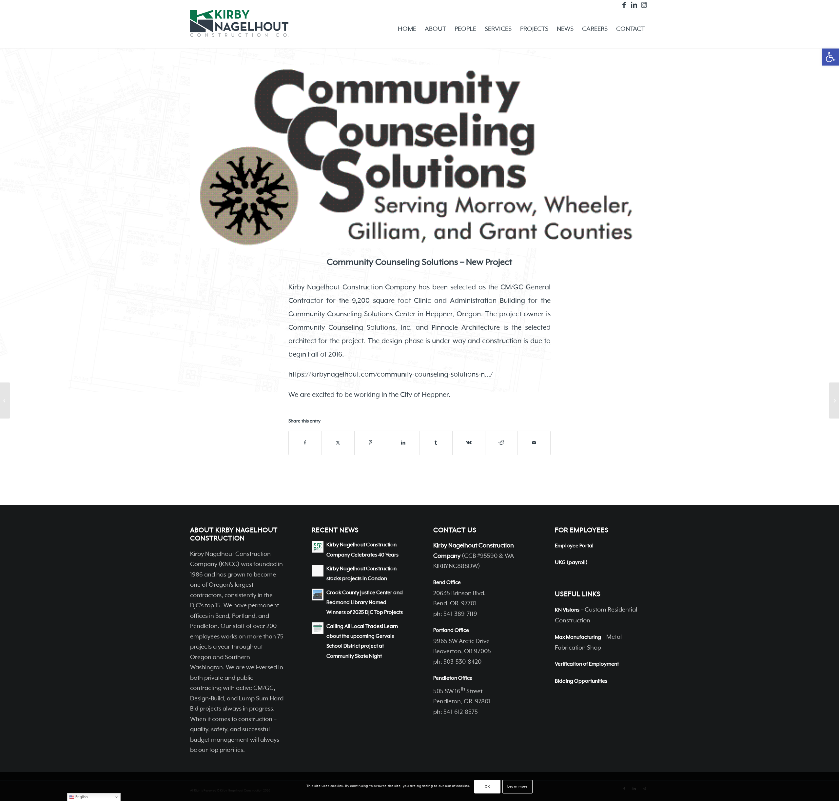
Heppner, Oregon (453, 314)
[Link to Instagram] (644, 5)
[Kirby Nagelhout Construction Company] (239, 29)
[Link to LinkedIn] (634, 5)
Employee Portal (574, 546)
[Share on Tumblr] (436, 443)
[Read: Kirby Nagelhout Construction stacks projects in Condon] (317, 570)
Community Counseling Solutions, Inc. (350, 328)
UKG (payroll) (571, 563)
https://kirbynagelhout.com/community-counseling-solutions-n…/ (390, 375)
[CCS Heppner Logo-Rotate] (419, 156)
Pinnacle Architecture (466, 328)
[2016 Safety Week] (5, 400)
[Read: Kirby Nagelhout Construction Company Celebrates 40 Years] (317, 547)
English (81, 797)
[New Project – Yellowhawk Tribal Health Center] (834, 400)
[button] (830, 57)
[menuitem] (407, 29)
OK (487, 787)
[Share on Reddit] (501, 443)
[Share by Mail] (534, 443)
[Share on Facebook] (305, 443)
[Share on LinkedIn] (403, 443)
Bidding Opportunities (581, 681)
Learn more (517, 787)
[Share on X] (338, 443)
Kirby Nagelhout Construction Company (352, 287)
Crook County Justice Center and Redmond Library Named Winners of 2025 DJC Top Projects (364, 603)
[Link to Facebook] (624, 5)
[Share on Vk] (469, 443)
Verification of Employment (587, 664)
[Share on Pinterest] (371, 443)
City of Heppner (424, 395)
